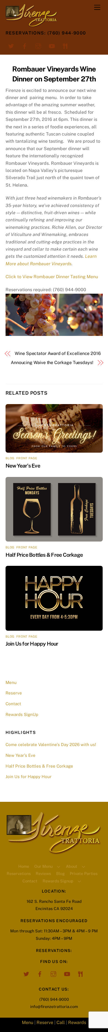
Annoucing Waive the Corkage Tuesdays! (52, 362)
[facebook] (24, 45)
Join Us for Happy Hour (32, 644)
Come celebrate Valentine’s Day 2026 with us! (51, 744)
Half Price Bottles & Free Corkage (44, 555)
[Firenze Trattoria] (54, 852)
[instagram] (38, 45)
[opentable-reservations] (65, 45)
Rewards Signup (58, 881)
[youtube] (51, 45)
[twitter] (11, 45)
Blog (60, 873)
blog (10, 458)
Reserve (14, 693)
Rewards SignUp (22, 714)
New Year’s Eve (23, 466)
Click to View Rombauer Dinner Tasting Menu (52, 276)
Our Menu (43, 866)
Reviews (43, 873)
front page (26, 458)
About (71, 866)
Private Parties (83, 873)
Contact (13, 703)
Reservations (19, 873)
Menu (11, 682)
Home (23, 866)
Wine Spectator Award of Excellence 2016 (58, 353)
